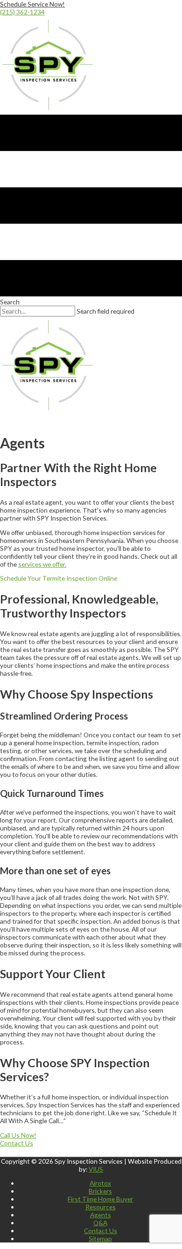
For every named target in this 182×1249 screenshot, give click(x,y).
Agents (100, 1215)
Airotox (100, 1183)
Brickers (100, 1191)
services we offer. (42, 564)
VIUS (96, 1169)
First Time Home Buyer (100, 1199)
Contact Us (100, 1231)
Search (10, 302)
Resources (100, 1207)
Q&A (100, 1223)
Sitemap (100, 1238)
